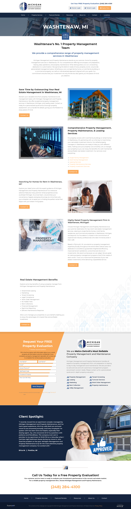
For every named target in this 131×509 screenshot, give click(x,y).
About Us (91, 498)
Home (26, 498)
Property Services (41, 498)
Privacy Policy (44, 392)
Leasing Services (75, 162)
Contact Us (24, 115)
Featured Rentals (60, 498)
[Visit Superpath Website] (11, 506)
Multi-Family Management (79, 160)
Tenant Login (90, 8)
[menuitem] (23, 15)
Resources (77, 498)
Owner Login (76, 8)
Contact (104, 498)
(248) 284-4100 (106, 3)
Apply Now (106, 8)
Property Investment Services (80, 166)
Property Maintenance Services (80, 164)
